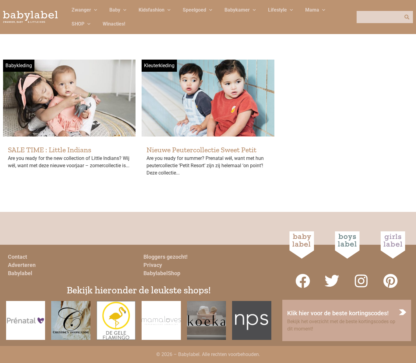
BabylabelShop (161, 273)
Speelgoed (194, 10)
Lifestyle (277, 10)
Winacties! (114, 24)
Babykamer (237, 10)
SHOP (78, 24)
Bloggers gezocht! (165, 257)
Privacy (152, 265)
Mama (312, 10)
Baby (114, 10)
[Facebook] (302, 281)
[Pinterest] (390, 281)
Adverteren (22, 265)
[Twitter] (332, 281)
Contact (17, 257)
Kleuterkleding (159, 65)
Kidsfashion (151, 10)
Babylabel (20, 273)
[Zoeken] (407, 17)
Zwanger (81, 10)
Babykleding (18, 65)
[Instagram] (361, 281)
